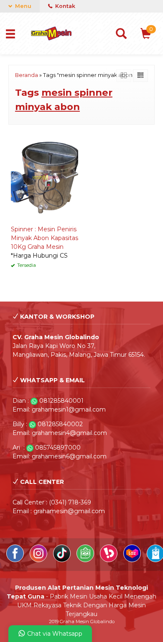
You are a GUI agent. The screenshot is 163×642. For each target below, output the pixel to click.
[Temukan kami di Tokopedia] (86, 560)
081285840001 (61, 400)
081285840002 (60, 424)
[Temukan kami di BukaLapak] (109, 560)
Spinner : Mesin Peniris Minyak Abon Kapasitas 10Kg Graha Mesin (44, 238)
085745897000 (58, 447)
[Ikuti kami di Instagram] (39, 560)
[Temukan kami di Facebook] (15, 560)
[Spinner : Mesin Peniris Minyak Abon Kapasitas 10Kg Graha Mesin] (44, 177)
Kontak (64, 6)
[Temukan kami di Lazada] (133, 560)
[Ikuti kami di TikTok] (62, 560)
